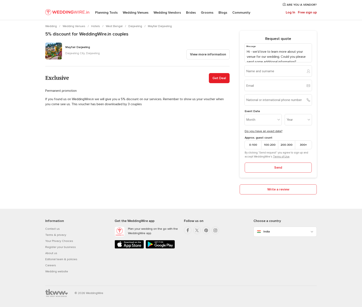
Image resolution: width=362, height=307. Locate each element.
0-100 (253, 145)
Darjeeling (135, 26)
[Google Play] (160, 247)
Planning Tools (106, 12)
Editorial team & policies (61, 259)
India (266, 231)
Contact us (52, 229)
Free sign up (307, 12)
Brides (191, 12)
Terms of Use (281, 156)
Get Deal (219, 78)
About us (51, 253)
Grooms (207, 12)
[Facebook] (187, 230)
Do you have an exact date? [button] (263, 131)
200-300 (286, 145)
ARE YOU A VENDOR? (301, 5)
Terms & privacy (55, 235)
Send (278, 167)
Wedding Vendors (167, 12)
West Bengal (114, 26)
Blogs (222, 12)
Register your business (60, 247)
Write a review (278, 189)
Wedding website (56, 271)
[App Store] (129, 247)
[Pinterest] (206, 230)
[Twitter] (197, 230)
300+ (303, 145)
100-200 (269, 145)
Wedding (51, 26)
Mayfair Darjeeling (160, 26)
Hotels (96, 26)
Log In (290, 12)
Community (241, 12)
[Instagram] (215, 230)
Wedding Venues (136, 12)
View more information (208, 54)
